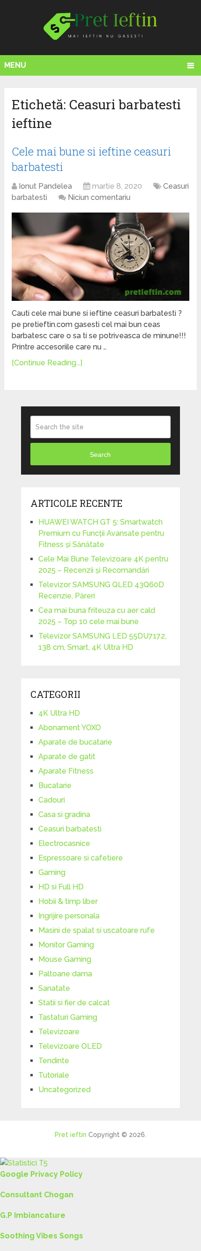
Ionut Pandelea (45, 186)
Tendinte (53, 1060)
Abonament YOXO (69, 727)
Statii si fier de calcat (74, 1002)
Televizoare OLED (70, 1046)
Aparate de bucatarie (75, 742)
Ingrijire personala (69, 915)
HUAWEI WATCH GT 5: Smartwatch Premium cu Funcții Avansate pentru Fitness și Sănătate (101, 533)
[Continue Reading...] (47, 362)
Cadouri (51, 800)
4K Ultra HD (59, 713)
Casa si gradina (64, 814)
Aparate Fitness (65, 771)
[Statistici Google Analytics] (24, 1163)
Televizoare (58, 1031)
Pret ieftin (70, 1134)
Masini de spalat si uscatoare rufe (96, 930)
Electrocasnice (64, 843)
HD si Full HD (61, 886)
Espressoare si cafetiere (80, 857)
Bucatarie (55, 785)
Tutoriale (53, 1075)
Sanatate (54, 988)
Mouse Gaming (64, 959)
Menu (15, 65)
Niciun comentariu (99, 197)
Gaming (51, 872)
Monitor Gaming (66, 944)
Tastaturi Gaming (67, 1017)
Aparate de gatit (66, 756)
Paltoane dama (65, 973)
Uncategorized (64, 1089)
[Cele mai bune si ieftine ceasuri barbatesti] (100, 257)
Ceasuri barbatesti (69, 829)
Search (100, 454)
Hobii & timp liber (68, 901)
